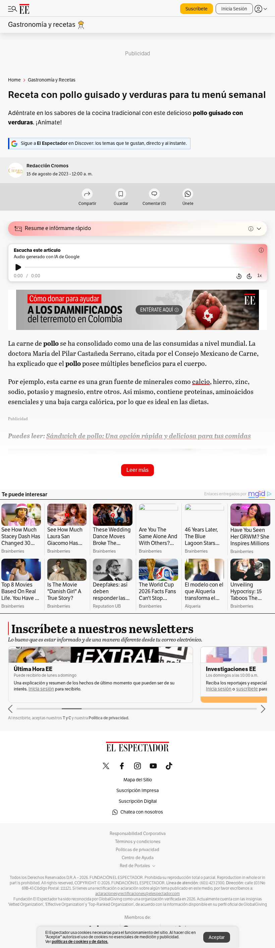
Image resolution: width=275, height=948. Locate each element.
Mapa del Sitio (137, 780)
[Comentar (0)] (154, 194)
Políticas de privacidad (137, 849)
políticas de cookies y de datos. (80, 941)
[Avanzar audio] (249, 276)
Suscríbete (196, 9)
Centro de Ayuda (138, 857)
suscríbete (247, 689)
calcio (201, 381)
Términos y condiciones (137, 841)
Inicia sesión (41, 689)
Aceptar (217, 937)
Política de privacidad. (109, 717)
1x (259, 275)
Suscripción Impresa (137, 790)
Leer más (137, 470)
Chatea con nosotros (141, 812)
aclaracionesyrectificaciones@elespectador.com (137, 893)
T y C (67, 717)
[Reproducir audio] (18, 267)
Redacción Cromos (47, 166)
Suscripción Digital (138, 801)
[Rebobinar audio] (238, 276)
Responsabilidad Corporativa (138, 833)
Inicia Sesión (234, 9)
